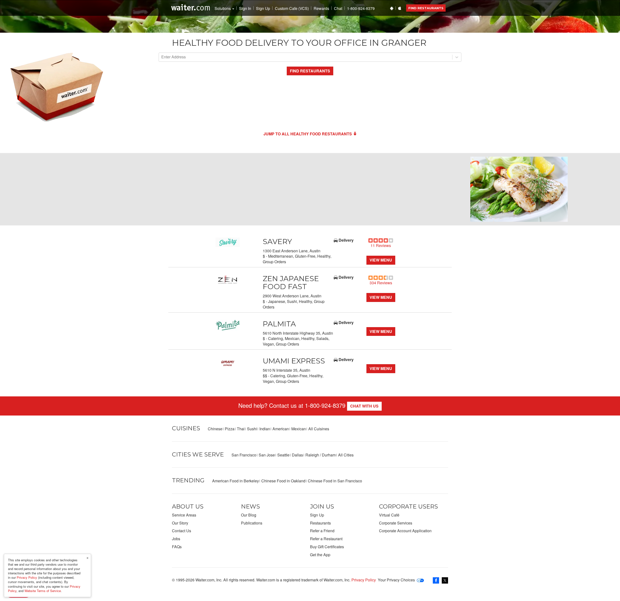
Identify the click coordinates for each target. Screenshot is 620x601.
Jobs (176, 538)
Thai (241, 428)
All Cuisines (318, 428)
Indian (264, 428)
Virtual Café (389, 515)
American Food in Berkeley (235, 481)
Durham (329, 455)
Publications (251, 523)
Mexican (298, 428)
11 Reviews (381, 245)
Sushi (252, 428)
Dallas (297, 455)
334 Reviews (381, 282)
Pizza (229, 428)
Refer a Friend (322, 530)
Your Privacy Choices (396, 580)
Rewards (321, 8)
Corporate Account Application (405, 530)
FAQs (177, 546)
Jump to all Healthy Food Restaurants (308, 134)
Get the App (320, 554)
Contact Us (181, 530)
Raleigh (312, 455)
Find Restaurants (425, 8)
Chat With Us (364, 406)
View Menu (381, 260)
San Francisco (244, 455)
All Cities (346, 455)
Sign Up (263, 8)
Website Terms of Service (42, 590)
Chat (338, 8)
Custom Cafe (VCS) (292, 8)
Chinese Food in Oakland (283, 481)
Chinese (215, 428)
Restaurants (320, 523)
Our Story (180, 523)
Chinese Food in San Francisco (335, 481)
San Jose (267, 455)
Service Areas (184, 515)
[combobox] (161, 57)
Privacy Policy (363, 580)
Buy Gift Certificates (327, 546)
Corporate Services (395, 523)
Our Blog (248, 515)
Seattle (283, 455)
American (280, 428)
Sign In (245, 8)
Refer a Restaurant (326, 538)
